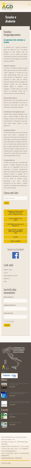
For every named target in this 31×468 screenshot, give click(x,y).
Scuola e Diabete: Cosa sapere (15, 219)
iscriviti (7, 325)
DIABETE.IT (7, 279)
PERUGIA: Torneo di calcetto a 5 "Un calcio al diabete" (19, 414)
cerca (6, 203)
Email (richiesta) (8, 313)
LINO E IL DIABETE (15, 241)
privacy (12, 321)
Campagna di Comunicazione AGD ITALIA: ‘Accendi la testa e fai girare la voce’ (15, 212)
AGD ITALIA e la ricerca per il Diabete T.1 (15, 225)
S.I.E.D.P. (6, 273)
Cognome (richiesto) (9, 305)
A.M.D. (5, 281)
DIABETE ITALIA (8, 270)
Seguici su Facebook (15, 249)
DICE (9, 463)
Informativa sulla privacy (7, 458)
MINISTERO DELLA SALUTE (11, 276)
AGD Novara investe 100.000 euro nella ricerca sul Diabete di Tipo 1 (19, 384)
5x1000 (15, 237)
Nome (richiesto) (8, 297)
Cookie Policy (18, 458)
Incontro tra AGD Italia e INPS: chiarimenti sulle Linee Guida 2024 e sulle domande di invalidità (20, 402)
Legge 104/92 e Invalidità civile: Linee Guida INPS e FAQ (15, 231)
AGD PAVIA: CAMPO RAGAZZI (15, 422)
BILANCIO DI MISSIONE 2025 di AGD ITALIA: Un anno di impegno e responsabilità (19, 393)
